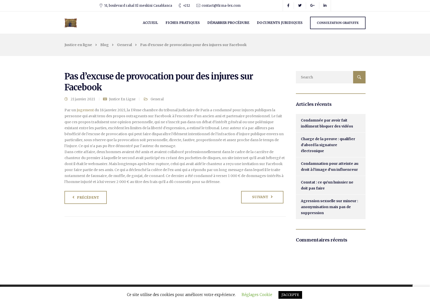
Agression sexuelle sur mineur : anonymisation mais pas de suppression (329, 207)
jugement (85, 110)
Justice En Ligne (122, 99)
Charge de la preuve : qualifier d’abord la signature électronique (328, 145)
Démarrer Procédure (228, 23)
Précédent (88, 197)
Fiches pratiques (182, 23)
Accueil (150, 23)
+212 (186, 5)
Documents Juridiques (280, 23)
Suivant (260, 197)
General (157, 99)
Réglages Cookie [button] (257, 294)
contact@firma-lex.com (221, 5)
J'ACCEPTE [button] (290, 295)
